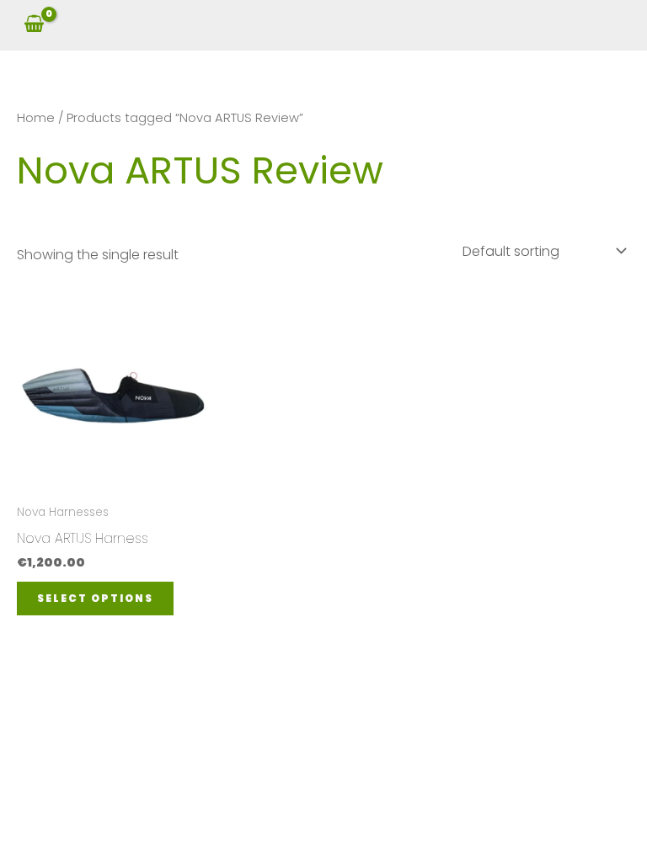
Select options (95, 598)
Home (36, 117)
